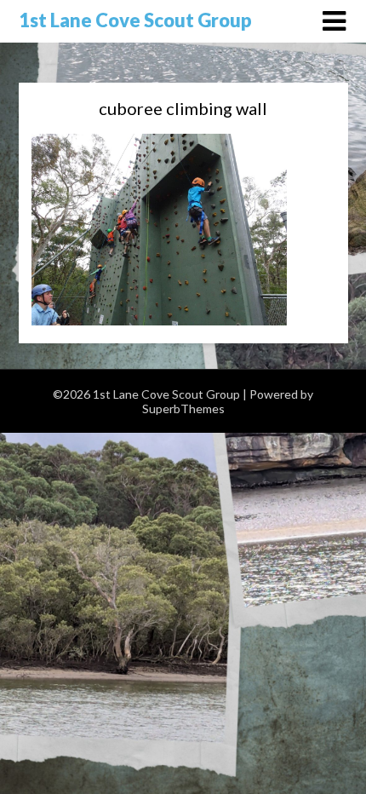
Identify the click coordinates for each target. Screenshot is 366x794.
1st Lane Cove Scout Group (135, 20)
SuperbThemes (183, 408)
